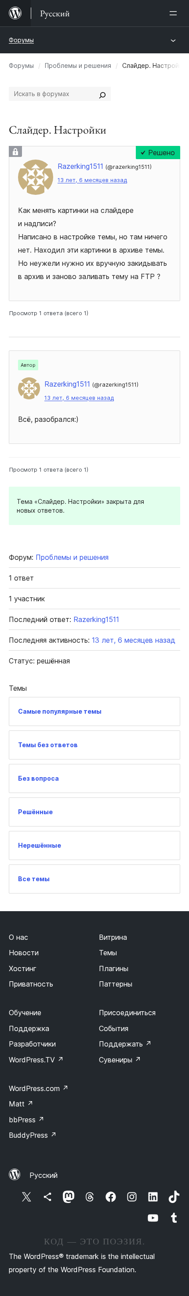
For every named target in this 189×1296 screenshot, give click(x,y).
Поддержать (125, 1043)
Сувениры (120, 1059)
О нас (18, 937)
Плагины (113, 968)
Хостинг (22, 968)
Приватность (31, 983)
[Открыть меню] (175, 13)
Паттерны (115, 983)
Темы (108, 952)
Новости (24, 952)
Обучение (25, 1012)
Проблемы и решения (78, 65)
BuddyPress (33, 1135)
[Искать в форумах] (102, 94)
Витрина (113, 937)
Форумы (21, 40)
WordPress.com (39, 1088)
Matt (21, 1103)
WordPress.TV (36, 1059)
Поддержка (29, 1028)
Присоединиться (127, 1012)
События (113, 1028)
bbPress (26, 1119)
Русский (43, 1175)
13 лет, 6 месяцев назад (92, 180)
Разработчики (32, 1043)
